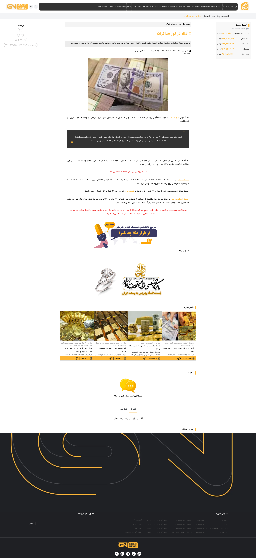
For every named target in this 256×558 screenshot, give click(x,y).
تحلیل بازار (219, 6)
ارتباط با (225, 524)
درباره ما (225, 520)
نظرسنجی (224, 532)
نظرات (133, 409)
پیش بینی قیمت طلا (184, 520)
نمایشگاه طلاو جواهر (208, 6)
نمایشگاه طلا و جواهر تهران (181, 532)
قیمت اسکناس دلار (180, 199)
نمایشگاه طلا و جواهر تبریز (157, 524)
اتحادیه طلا (137, 528)
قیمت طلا (200, 524)
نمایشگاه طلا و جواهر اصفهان (156, 532)
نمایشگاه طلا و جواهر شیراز (157, 520)
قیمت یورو (129, 191)
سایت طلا (174, 117)
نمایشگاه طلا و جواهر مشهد (157, 528)
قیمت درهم (183, 180)
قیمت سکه (199, 528)
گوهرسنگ (138, 520)
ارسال (31, 523)
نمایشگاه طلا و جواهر (133, 532)
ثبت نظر (123, 409)
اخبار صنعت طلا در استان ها (217, 528)
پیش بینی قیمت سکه (183, 524)
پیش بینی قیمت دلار (184, 528)
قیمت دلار (200, 532)
